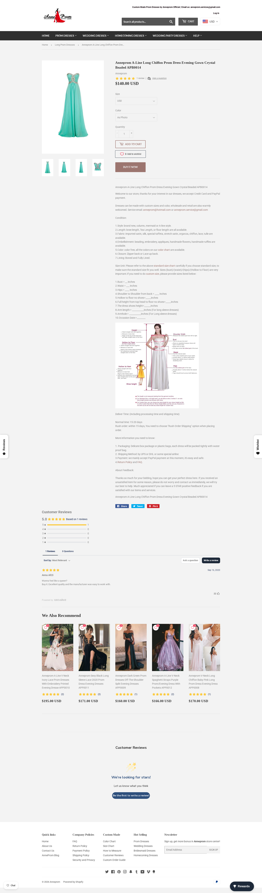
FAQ (139, 462)
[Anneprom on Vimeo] (148, 872)
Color (118, 110)
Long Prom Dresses (65, 44)
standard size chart (164, 265)
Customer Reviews (113, 855)
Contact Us (48, 850)
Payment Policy (81, 850)
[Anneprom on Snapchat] (131, 872)
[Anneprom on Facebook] (113, 872)
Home (46, 35)
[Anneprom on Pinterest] (119, 872)
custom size (152, 273)
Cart (190, 21)
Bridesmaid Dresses (144, 850)
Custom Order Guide (114, 860)
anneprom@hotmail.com (157, 209)
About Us (47, 846)
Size (117, 94)
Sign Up (213, 850)
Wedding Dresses (95, 35)
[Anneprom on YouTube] (142, 872)
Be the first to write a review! (131, 795)
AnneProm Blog (50, 855)
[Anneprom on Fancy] (154, 872)
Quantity (120, 126)
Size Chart (108, 846)
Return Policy (124, 462)
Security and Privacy (84, 860)
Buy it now (130, 167)
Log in (216, 13)
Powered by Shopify (73, 881)
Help (196, 35)
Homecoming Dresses (130, 35)
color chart (164, 249)
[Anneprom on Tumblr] (136, 872)
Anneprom (55, 881)
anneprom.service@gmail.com (191, 209)
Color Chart (109, 841)
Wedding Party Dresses (169, 35)
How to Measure (112, 850)
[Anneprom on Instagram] (125, 872)
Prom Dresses (65, 35)
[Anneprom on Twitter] (107, 872)
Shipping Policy (81, 855)
